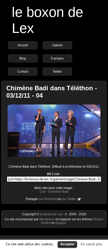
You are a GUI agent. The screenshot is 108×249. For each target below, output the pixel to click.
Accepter (67, 244)
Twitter (57, 71)
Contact (22, 71)
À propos (57, 58)
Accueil (23, 45)
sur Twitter (69, 199)
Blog (22, 58)
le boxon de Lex (51, 214)
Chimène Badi (58, 191)
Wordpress (47, 219)
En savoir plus (91, 244)
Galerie (57, 45)
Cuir (43, 191)
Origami (60, 223)
